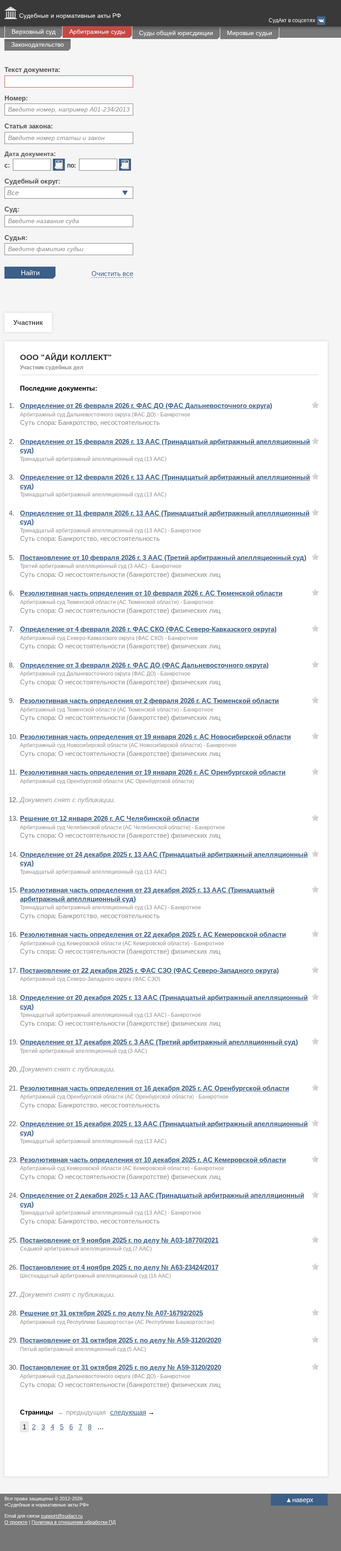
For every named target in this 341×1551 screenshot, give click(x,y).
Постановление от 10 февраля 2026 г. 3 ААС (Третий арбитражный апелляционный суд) (163, 557)
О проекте (16, 1522)
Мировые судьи (249, 32)
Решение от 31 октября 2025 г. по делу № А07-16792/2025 (111, 1313)
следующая (128, 1412)
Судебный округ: (32, 181)
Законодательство (37, 44)
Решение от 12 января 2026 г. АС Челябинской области (109, 818)
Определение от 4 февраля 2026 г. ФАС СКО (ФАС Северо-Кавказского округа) (148, 629)
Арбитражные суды (97, 31)
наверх (299, 1499)
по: (71, 165)
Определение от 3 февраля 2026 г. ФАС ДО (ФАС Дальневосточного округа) (144, 665)
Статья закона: (28, 126)
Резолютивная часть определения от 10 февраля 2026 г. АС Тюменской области (151, 593)
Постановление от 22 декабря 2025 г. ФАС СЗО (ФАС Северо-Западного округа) (149, 970)
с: (7, 165)
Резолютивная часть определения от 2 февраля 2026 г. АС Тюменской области (149, 700)
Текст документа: (32, 69)
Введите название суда (43, 220)
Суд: (12, 209)
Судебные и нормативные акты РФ (70, 15)
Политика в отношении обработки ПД (73, 1522)
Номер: (16, 98)
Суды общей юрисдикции (176, 32)
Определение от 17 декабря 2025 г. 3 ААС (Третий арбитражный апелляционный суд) (159, 1042)
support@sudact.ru (62, 1516)
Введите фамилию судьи (45, 248)
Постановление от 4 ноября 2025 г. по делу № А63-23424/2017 (119, 1267)
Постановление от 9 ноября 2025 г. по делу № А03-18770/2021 (119, 1240)
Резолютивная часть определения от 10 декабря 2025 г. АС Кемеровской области (153, 1159)
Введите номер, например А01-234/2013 (69, 109)
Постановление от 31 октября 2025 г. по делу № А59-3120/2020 (120, 1340)
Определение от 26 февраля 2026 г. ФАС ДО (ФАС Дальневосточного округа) (146, 405)
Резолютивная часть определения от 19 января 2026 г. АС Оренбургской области (152, 772)
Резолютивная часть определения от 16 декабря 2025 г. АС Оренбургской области (154, 1088)
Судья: (16, 237)
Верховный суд (34, 31)
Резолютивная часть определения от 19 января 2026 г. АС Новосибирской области (155, 736)
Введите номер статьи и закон (56, 137)
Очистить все (112, 273)
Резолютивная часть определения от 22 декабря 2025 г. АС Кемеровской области (153, 934)
